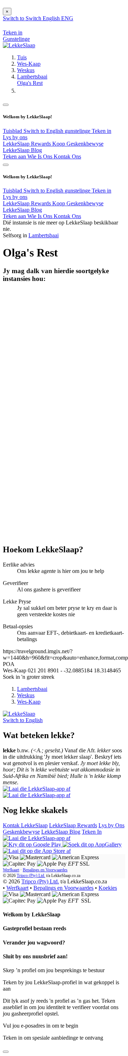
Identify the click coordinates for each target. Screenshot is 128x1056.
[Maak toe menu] (6, 105)
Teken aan (15, 156)
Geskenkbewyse (21, 832)
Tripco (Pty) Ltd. (31, 875)
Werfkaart (11, 869)
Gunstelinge (16, 39)
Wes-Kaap (29, 64)
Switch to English (44, 131)
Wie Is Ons (40, 156)
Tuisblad (13, 131)
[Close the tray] (6, 1052)
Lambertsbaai (32, 77)
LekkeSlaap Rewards (27, 144)
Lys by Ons (111, 825)
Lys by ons (15, 137)
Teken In (92, 832)
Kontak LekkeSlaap (25, 825)
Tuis (22, 57)
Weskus (25, 70)
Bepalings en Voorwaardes (45, 869)
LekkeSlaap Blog (22, 150)
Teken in (101, 131)
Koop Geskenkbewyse (77, 144)
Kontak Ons (67, 156)
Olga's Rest (30, 83)
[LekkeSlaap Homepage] (19, 45)
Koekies (107, 888)
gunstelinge (78, 131)
